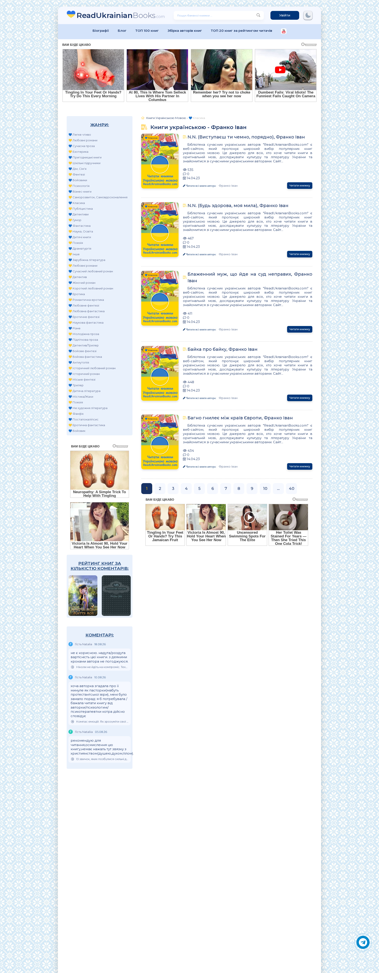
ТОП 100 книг (147, 30)
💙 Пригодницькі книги (85, 157)
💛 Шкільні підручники (84, 163)
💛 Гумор (74, 220)
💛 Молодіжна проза (83, 334)
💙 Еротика (76, 294)
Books (121, 15)
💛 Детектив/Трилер (83, 345)
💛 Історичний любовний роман (92, 368)
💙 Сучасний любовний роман (90, 271)
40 (291, 488)
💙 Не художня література (87, 408)
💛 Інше (74, 254)
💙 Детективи (78, 214)
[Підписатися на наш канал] (284, 31)
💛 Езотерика (78, 151)
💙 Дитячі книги (79, 237)
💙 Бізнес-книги (79, 191)
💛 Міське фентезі (81, 379)
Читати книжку (299, 185)
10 (265, 488)
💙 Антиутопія (78, 362)
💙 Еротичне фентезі (84, 317)
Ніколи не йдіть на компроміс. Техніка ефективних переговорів (102, 667)
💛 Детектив (77, 277)
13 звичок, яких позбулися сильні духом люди (102, 759)
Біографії (101, 30)
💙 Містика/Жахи (80, 396)
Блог (122, 30)
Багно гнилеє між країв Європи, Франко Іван (240, 417)
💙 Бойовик (76, 430)
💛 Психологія (78, 186)
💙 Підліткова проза (83, 339)
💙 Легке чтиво (79, 134)
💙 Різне (74, 328)
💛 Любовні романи (82, 140)
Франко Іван (228, 185)
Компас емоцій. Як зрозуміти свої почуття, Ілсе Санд (102, 721)
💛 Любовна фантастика (86, 311)
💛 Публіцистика (80, 208)
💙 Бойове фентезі (82, 351)
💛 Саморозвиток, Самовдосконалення (97, 197)
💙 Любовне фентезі (83, 305)
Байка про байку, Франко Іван (222, 349)
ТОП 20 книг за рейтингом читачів (241, 30)
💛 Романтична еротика (86, 299)
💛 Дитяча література (84, 391)
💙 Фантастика (79, 225)
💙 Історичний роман (84, 374)
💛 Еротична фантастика (86, 425)
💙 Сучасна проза (81, 146)
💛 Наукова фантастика (86, 322)
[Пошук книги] (258, 15)
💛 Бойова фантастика (85, 356)
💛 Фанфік (76, 413)
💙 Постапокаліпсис (83, 419)
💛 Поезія (75, 243)
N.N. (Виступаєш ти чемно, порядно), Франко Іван (246, 137)
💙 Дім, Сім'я (77, 168)
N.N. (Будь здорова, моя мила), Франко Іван (238, 205)
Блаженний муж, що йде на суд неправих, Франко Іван (250, 277)
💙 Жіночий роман (81, 282)
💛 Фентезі (76, 174)
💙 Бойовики (77, 180)
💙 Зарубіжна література (86, 260)
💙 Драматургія (79, 248)
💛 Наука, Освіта (80, 231)
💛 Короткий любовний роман (90, 288)
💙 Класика (76, 203)
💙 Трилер (76, 385)
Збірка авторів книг (185, 30)
